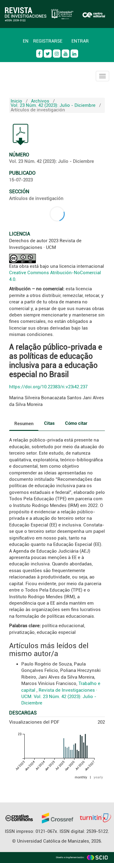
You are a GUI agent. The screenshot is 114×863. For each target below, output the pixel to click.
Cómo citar (76, 423)
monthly (81, 777)
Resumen (23, 423)
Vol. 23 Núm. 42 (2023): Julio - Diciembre (53, 105)
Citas (49, 423)
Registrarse (47, 41)
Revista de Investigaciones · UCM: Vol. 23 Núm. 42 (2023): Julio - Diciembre (59, 696)
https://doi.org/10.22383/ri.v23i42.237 (48, 387)
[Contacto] (13, 38)
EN (26, 41)
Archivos (40, 101)
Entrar (80, 41)
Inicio (16, 101)
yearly (98, 777)
